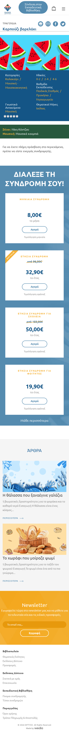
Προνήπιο (42, 95)
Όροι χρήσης (10, 713)
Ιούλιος (40, 108)
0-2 (38, 79)
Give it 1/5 (5, 116)
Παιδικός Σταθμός (47, 91)
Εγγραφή (34, 633)
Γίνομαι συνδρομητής (14, 696)
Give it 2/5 (8, 116)
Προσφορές (9, 665)
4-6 (55, 79)
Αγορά (35, 229)
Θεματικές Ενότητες (14, 656)
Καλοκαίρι (11, 79)
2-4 (46, 79)
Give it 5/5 (17, 116)
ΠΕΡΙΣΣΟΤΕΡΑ (10, 518)
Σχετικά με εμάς (11, 678)
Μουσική (11, 111)
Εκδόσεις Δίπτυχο (12, 661)
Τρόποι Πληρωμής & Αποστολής (20, 717)
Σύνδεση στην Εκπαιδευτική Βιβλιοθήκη (33, 7)
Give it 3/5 (11, 116)
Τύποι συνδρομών (13, 700)
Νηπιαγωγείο (44, 99)
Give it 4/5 (14, 116)
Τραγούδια (9, 23)
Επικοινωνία (9, 682)
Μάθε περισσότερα (34, 420)
